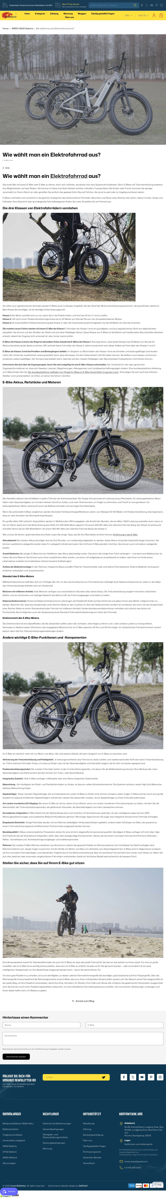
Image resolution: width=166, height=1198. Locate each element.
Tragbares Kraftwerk (13, 1134)
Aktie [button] (7, 168)
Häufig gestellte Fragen (94, 1146)
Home (6, 28)
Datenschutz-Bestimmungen (57, 1123)
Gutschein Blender (92, 1157)
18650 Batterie (10, 1146)
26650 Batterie (10, 1157)
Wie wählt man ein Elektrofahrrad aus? (55, 28)
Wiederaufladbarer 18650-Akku (18, 1123)
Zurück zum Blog (85, 1001)
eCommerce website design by (63, 1185)
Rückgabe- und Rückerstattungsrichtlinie (55, 1136)
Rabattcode (89, 1123)
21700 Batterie (10, 1151)
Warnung (47, 1148)
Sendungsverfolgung (93, 1134)
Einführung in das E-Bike (125, 534)
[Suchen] (136, 5)
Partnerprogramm (92, 1151)
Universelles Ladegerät (14, 1140)
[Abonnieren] (103, 1077)
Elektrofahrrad (68, 176)
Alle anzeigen (9, 1163)
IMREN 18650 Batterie (22, 28)
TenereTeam (89, 1163)
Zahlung (87, 1129)
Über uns (87, 1140)
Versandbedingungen (53, 1129)
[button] (40, 13)
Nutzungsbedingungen (54, 1143)
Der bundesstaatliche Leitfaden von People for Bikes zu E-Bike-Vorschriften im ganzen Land (73, 372)
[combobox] (114, 5)
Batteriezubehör (11, 1129)
